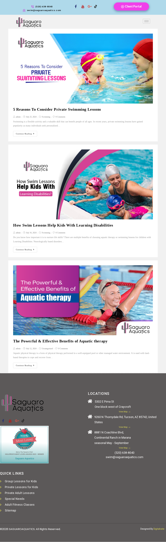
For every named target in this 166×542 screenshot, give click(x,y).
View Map (123, 412)
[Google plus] (88, 4)
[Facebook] (75, 4)
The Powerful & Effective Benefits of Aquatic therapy (60, 341)
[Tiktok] (94, 4)
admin (18, 117)
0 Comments (60, 117)
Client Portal (133, 6)
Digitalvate (159, 529)
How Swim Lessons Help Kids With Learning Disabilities (63, 225)
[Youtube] (81, 4)
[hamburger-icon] (146, 21)
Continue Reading (24, 134)
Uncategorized (47, 348)
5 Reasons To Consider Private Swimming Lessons (57, 109)
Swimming (46, 117)
